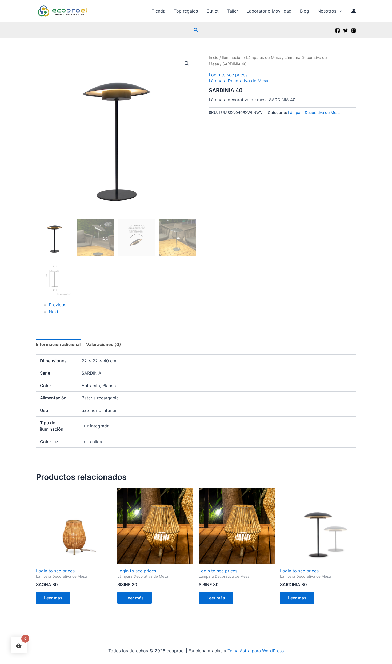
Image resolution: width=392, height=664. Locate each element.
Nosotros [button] (327, 11)
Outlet (212, 11)
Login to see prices (228, 74)
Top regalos (186, 11)
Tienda (158, 11)
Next (53, 311)
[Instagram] (353, 30)
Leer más (53, 597)
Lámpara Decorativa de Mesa (238, 80)
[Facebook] (337, 30)
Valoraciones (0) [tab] (103, 344)
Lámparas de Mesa (263, 57)
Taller (232, 11)
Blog (304, 11)
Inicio (213, 57)
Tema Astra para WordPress (255, 650)
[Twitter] (345, 30)
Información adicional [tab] (58, 344)
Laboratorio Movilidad (269, 11)
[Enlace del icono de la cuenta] (353, 11)
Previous (57, 304)
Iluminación (232, 57)
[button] (339, 11)
